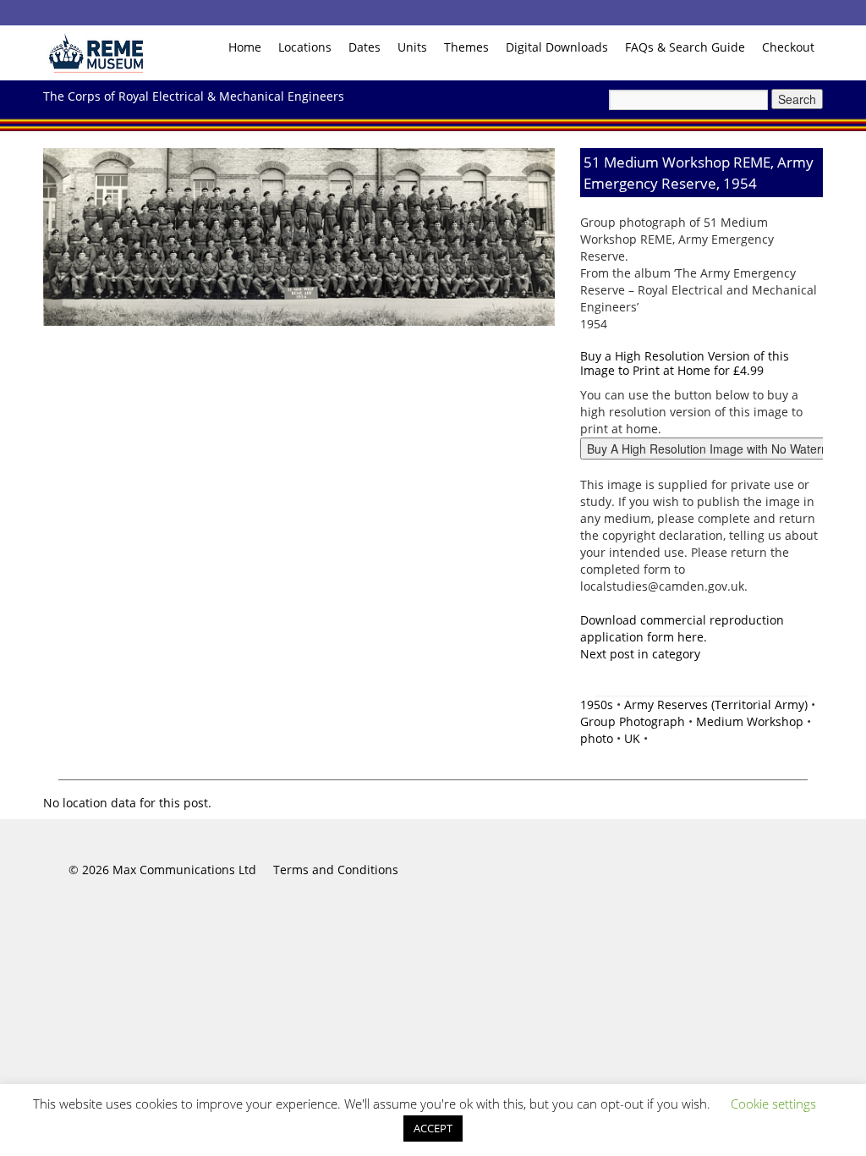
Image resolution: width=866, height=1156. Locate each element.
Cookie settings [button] (773, 1103)
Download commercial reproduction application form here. (682, 628)
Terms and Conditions (335, 869)
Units (412, 47)
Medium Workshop (749, 721)
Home (244, 47)
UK (632, 738)
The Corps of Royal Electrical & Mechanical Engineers (193, 96)
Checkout (788, 47)
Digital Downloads (557, 47)
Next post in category (640, 654)
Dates (364, 47)
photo (596, 738)
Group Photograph (632, 721)
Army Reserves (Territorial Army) (716, 704)
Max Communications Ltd (184, 869)
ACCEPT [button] (433, 1128)
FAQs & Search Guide (685, 47)
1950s (596, 704)
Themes (466, 47)
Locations (305, 47)
